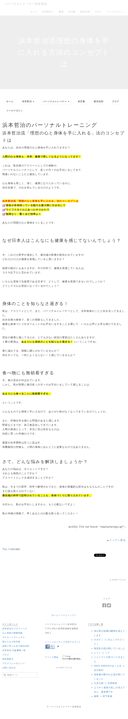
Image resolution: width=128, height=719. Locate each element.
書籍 (61, 11)
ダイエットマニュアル (13, 637)
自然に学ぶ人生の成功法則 (15, 646)
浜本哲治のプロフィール (14, 628)
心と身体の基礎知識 (12, 633)
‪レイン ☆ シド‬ (102, 652)
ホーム (33, 11)
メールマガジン (114, 11)
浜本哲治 (47, 11)
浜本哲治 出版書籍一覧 (14, 650)
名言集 (72, 11)
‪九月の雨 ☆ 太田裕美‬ (105, 683)
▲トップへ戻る (116, 540)
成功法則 (85, 11)
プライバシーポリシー (13, 663)
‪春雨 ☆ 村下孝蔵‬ (103, 696)
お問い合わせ (9, 668)
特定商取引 (8, 659)
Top (4, 549)
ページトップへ (68, 615)
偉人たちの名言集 (11, 641)
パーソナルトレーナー (55, 101)
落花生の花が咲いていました (109, 648)
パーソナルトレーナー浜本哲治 (26, 3)
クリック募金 (51, 657)
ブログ (98, 11)
